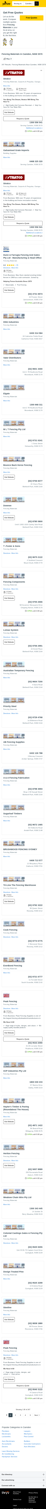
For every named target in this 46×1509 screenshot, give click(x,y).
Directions (6, 268)
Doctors (5, 1446)
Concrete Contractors (32, 1444)
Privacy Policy (33, 1493)
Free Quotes (31, 18)
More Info (6, 86)
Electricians (6, 1434)
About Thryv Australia (17, 1492)
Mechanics (28, 1434)
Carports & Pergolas (26, 82)
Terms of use (17, 1499)
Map (8, 59)
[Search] (37, 3)
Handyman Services (9, 1457)
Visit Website (9, 112)
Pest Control (28, 1436)
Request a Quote (23, 119)
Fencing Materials (10, 82)
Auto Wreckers (29, 1446)
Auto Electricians (8, 1441)
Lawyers (27, 1431)
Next (36, 1415)
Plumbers (5, 1431)
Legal (15, 1505)
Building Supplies (9, 153)
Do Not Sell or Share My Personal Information (33, 1499)
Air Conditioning (8, 1454)
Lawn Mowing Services (10, 1451)
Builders (27, 1441)
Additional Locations (34, 128)
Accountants (6, 1444)
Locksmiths (6, 1436)
